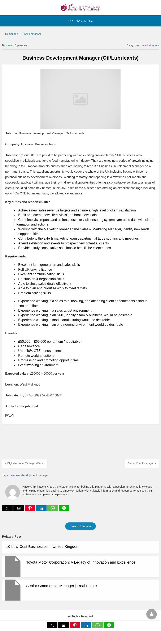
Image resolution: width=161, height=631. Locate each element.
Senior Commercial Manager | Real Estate (61, 586)
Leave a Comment (80, 526)
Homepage (11, 34)
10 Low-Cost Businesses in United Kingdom (42, 546)
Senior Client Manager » (142, 463)
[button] (80, 20)
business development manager (29, 475)
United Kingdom (31, 34)
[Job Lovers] (80, 10)
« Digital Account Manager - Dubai (24, 463)
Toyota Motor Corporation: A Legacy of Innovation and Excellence (80, 562)
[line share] (64, 510)
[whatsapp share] (53, 510)
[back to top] (151, 614)
